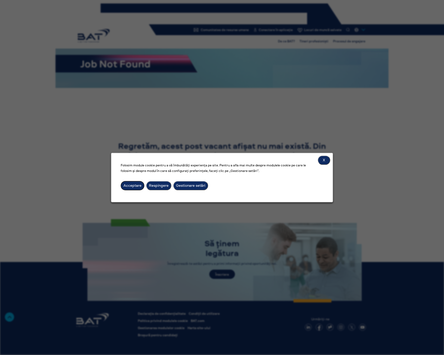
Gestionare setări (190, 185)
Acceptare (132, 185)
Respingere (159, 185)
